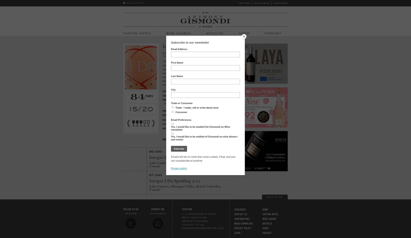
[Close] (244, 36)
